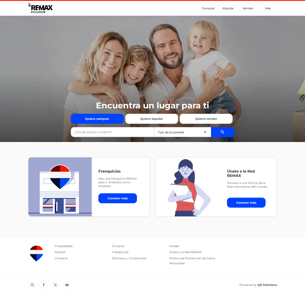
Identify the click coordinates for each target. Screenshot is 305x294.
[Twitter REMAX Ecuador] (55, 285)
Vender (248, 8)
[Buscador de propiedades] (222, 132)
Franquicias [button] (120, 252)
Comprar (208, 8)
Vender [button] (174, 246)
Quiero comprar (97, 119)
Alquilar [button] (60, 252)
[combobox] (112, 132)
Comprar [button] (118, 246)
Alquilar (228, 8)
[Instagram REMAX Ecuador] (32, 285)
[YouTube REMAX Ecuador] (67, 285)
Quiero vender (206, 119)
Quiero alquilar (151, 119)
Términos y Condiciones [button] (129, 258)
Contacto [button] (61, 258)
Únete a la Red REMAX (185, 252)
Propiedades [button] (64, 246)
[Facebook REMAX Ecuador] (44, 285)
